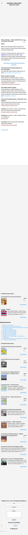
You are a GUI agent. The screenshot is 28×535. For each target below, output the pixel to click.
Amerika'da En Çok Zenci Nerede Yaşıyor (12, 326)
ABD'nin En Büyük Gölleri (8, 325)
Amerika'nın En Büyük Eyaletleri (9, 330)
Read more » (23, 304)
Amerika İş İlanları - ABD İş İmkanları (11, 421)
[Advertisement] (14, 21)
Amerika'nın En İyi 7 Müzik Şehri (10, 333)
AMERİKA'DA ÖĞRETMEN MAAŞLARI (11, 409)
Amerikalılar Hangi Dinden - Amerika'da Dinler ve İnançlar (15, 338)
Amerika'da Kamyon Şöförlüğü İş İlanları (12, 446)
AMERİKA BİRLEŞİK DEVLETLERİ (14, 4)
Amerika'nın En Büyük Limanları (9, 331)
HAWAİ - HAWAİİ (5, 309)
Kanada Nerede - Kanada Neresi (10, 384)
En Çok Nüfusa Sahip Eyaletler (9, 339)
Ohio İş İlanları (5, 130)
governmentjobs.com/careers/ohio (12, 72)
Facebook (15, 525)
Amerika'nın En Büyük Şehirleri (9, 332)
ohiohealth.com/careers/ (10, 95)
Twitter (15, 526)
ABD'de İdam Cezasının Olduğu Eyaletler (12, 458)
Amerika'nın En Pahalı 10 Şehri (9, 335)
